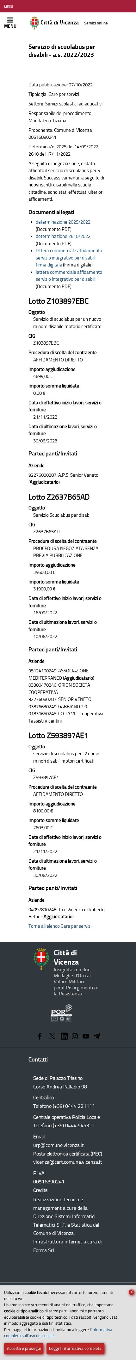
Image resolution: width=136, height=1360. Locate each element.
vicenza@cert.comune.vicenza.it (67, 1162)
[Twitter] (52, 1036)
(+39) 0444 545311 (74, 1125)
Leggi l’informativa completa (75, 1348)
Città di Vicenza (73, 22)
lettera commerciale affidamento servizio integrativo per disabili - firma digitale (69, 258)
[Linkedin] (64, 1036)
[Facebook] (40, 1036)
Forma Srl (43, 1250)
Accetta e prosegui (24, 1348)
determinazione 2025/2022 (63, 222)
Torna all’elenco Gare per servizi (59, 926)
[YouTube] (86, 1036)
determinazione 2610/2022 (63, 236)
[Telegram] (96, 1036)
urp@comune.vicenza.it (58, 1145)
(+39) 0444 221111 (74, 1106)
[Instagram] (75, 1036)
